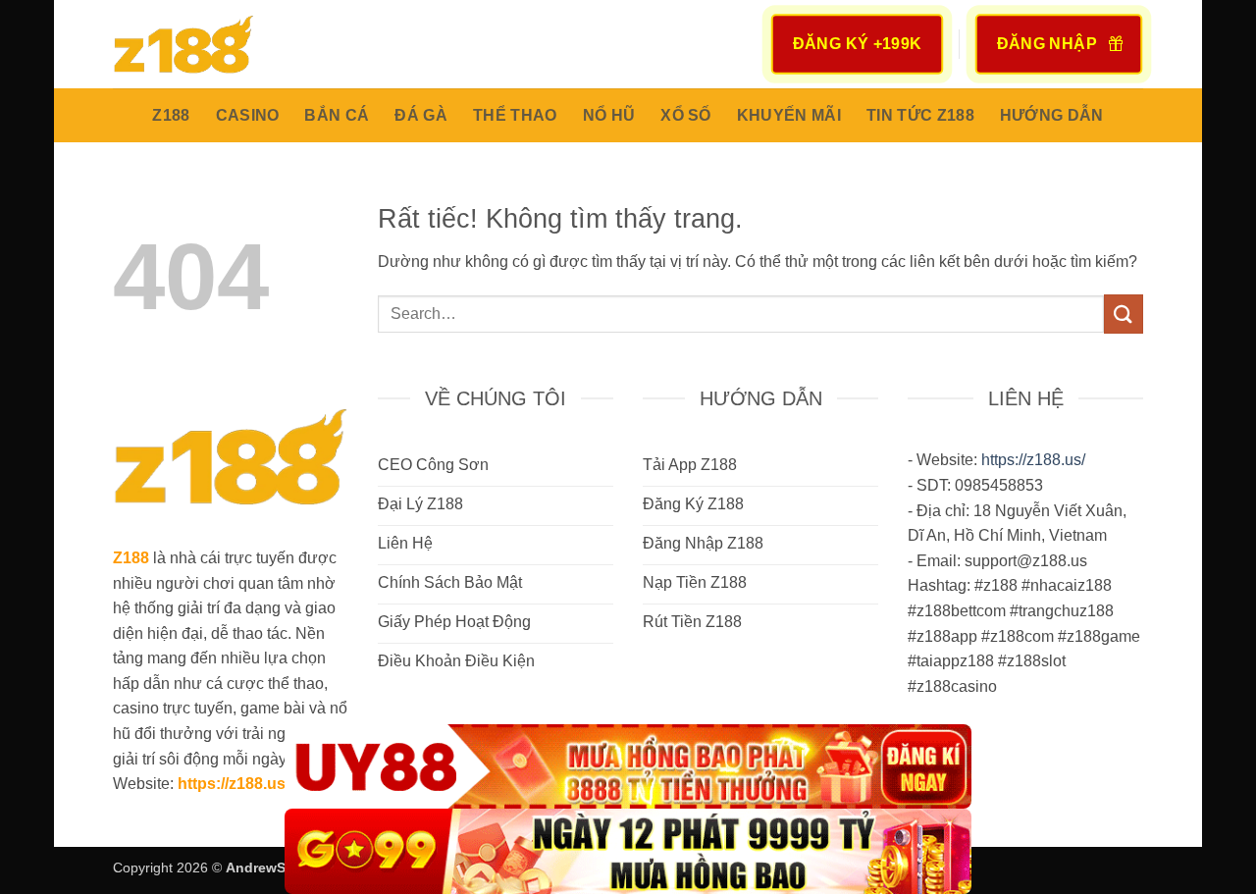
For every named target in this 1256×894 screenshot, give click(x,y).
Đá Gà (420, 115)
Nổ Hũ (609, 115)
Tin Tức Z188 (920, 115)
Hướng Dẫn (1052, 115)
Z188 (170, 115)
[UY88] (628, 767)
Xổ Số (685, 115)
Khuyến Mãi (789, 115)
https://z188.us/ (233, 783)
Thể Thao (515, 115)
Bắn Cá (336, 115)
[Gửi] (1123, 313)
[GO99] (628, 851)
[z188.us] (211, 44)
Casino (248, 115)
